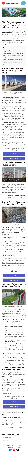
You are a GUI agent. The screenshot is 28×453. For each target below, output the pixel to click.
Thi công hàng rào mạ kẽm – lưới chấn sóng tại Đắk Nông (13, 50)
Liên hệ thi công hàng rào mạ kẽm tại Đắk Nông (12, 63)
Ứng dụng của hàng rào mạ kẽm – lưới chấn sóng (13, 60)
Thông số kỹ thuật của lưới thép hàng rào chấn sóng (13, 56)
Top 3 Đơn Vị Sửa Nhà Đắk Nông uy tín (12, 417)
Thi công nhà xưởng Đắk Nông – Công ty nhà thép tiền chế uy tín (14, 423)
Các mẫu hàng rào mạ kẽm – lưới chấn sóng (13, 53)
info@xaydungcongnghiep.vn (15, 447)
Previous (4, 174)
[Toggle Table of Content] (23, 48)
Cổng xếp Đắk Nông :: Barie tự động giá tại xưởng (13, 428)
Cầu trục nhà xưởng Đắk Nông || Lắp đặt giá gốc (13, 413)
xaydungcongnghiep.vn (12, 3)
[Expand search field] (23, 3)
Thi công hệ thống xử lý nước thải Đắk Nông (13, 420)
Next (24, 174)
